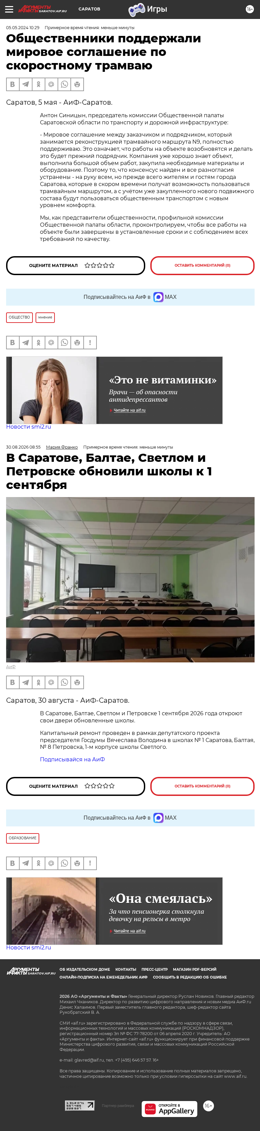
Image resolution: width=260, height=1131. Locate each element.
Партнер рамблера (118, 1106)
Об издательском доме (85, 969)
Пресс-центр (155, 969)
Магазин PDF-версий (194, 969)
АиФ (11, 666)
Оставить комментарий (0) (203, 265)
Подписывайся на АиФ (72, 759)
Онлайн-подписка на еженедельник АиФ (104, 977)
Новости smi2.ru (28, 427)
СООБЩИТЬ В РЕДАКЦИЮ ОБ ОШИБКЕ (190, 977)
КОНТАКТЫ (125, 969)
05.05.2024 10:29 (22, 27)
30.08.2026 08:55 (23, 447)
